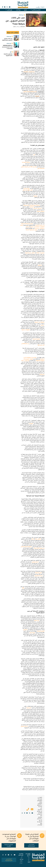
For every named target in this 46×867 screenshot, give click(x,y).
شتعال (33, 253)
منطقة (28, 162)
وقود (31, 230)
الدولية (37, 226)
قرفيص (31, 423)
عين (38, 620)
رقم (36, 539)
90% (31, 167)
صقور (38, 339)
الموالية (42, 360)
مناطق (35, 196)
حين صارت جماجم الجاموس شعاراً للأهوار (7, 39)
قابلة (38, 253)
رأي (21, 856)
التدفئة (27, 230)
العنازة (31, 205)
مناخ (28, 859)
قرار (28, 360)
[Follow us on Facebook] (3, 6)
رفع (36, 230)
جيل (33, 357)
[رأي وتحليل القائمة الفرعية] (6, 10)
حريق (29, 190)
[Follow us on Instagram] (5, 6)
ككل (38, 168)
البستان (35, 208)
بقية (35, 357)
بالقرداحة (26, 71)
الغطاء (26, 167)
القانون (39, 539)
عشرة (41, 225)
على (35, 226)
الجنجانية (29, 708)
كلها (38, 548)
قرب (34, 154)
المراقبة (37, 572)
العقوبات (42, 226)
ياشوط (36, 322)
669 (23, 588)
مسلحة (37, 228)
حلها (39, 345)
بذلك (22, 360)
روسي (25, 360)
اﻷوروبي (25, 91)
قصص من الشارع (36, 10)
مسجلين (25, 190)
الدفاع (37, 562)
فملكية (30, 546)
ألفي (31, 190)
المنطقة (25, 343)
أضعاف (37, 225)
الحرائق (29, 91)
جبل (34, 71)
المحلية (23, 223)
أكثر (35, 167)
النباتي (22, 167)
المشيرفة (26, 205)
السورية (42, 359)
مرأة (28, 857)
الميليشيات (26, 359)
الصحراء (35, 339)
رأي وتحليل (9, 10)
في (28, 343)
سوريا (32, 226)
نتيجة (21, 225)
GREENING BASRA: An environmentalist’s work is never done (7, 47)
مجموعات (41, 228)
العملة (27, 223)
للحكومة (38, 360)
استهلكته (29, 357)
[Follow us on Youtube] (9, 6)
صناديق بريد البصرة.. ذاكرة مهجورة (7, 54)
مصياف (38, 211)
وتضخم (31, 223)
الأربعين (30, 71)
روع (24, 629)
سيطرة (28, 226)
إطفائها (37, 96)
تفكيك (31, 359)
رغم (41, 345)
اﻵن (43, 345)
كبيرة (26, 253)
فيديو (25, 10)
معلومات (27, 330)
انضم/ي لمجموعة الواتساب (8, 845)
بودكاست (18, 10)
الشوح (22, 726)
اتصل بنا (21, 863)
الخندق (31, 632)
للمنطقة (42, 168)
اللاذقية (37, 576)
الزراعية (39, 631)
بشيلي (42, 325)
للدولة (35, 548)
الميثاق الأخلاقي (21, 861)
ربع (28, 188)
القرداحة (24, 162)
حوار (28, 860)
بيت (39, 322)
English (42, 7)
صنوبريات (42, 253)
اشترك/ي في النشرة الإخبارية (31, 845)
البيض (35, 620)
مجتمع (28, 856)
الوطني (33, 562)
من (33, 167)
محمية (26, 726)
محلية (23, 330)
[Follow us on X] (7, 6)
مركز (35, 91)
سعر (33, 230)
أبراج (40, 572)
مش (26, 629)
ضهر (34, 205)
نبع (34, 632)
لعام (33, 539)
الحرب (24, 357)
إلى (43, 225)
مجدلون (39, 208)
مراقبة (32, 91)
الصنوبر (32, 207)
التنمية (42, 631)
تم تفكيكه (42, 374)
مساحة (26, 188)
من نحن (21, 859)
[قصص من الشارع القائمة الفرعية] (31, 10)
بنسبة (29, 253)
